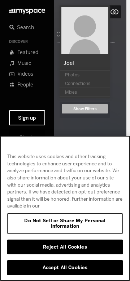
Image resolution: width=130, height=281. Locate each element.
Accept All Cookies (65, 267)
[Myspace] (27, 9)
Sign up (27, 118)
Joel (69, 62)
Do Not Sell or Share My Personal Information (64, 223)
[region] (65, 208)
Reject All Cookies (65, 247)
